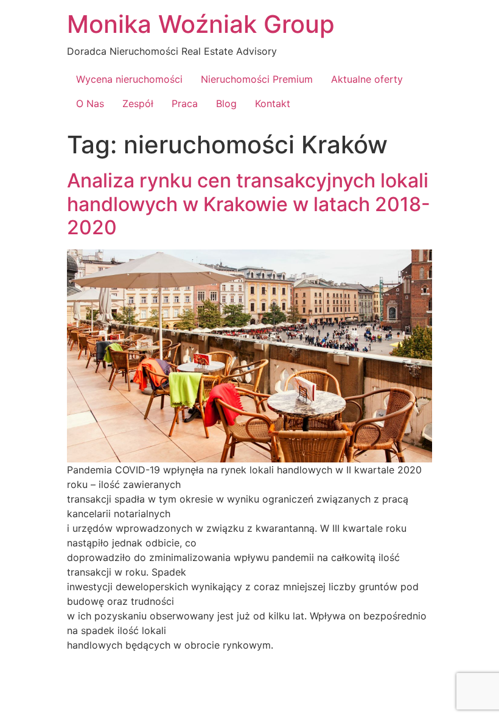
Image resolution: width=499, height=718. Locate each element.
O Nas (90, 103)
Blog (226, 103)
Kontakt (272, 103)
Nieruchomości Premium (257, 79)
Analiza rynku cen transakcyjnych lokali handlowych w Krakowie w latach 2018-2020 (248, 204)
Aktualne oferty (367, 79)
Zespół (137, 103)
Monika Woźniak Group (201, 24)
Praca (185, 103)
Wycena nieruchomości (129, 79)
